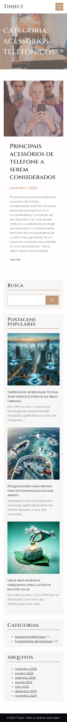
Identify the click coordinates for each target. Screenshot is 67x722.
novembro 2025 (26, 669)
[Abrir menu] (59, 7)
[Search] (52, 300)
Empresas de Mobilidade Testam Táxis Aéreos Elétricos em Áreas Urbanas (32, 396)
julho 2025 (22, 686)
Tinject (14, 6)
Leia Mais (15, 260)
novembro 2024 (26, 695)
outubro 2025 (24, 673)
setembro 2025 (25, 677)
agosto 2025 (23, 682)
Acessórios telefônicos (30, 636)
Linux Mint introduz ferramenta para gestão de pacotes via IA (29, 584)
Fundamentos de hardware (33, 641)
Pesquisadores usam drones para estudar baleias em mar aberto (30, 490)
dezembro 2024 (26, 691)
